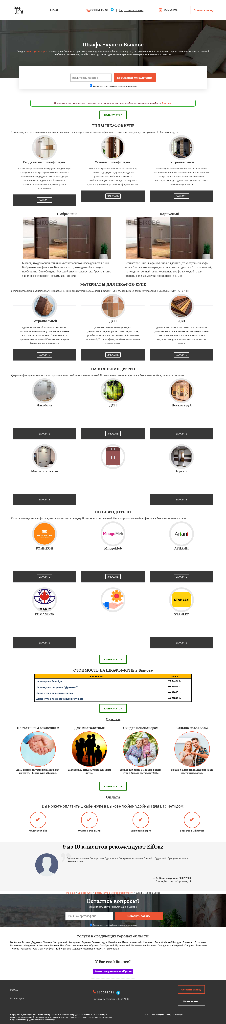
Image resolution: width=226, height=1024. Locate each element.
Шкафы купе (17, 998)
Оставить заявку (204, 10)
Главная (70, 892)
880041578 (99, 9)
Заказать (44, 200)
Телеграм (166, 103)
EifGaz (14, 990)
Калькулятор (170, 9)
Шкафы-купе (84, 892)
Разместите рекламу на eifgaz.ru (113, 971)
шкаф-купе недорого (37, 51)
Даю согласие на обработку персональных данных (114, 86)
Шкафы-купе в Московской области (113, 892)
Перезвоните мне (131, 10)
